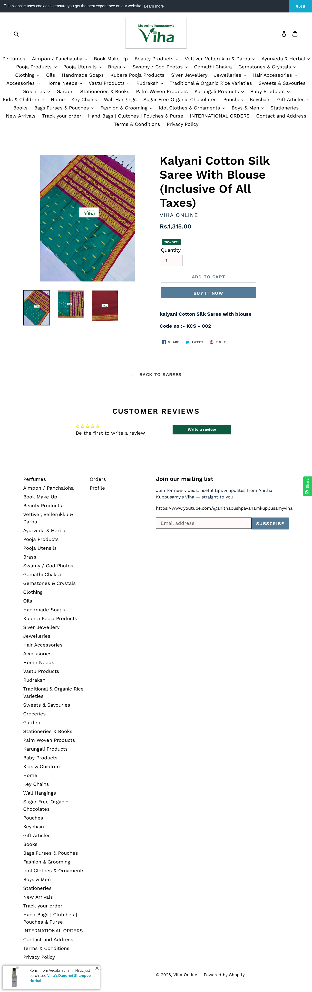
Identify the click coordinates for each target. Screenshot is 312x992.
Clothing (25, 75)
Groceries (34, 91)
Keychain (260, 99)
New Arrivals (21, 116)
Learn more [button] (154, 6)
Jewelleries (228, 75)
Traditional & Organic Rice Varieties (211, 83)
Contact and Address (281, 116)
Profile (97, 488)
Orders (98, 479)
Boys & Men (246, 108)
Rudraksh (148, 83)
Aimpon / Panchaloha (58, 59)
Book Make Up (111, 59)
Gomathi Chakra (213, 67)
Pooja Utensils (80, 67)
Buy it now (208, 293)
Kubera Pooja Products (137, 75)
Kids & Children (22, 99)
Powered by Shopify (224, 974)
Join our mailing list (184, 478)
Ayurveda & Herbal (45, 530)
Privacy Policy (182, 124)
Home (58, 99)
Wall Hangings (120, 99)
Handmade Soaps (83, 75)
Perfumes (13, 59)
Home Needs (62, 83)
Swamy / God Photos (159, 67)
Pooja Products (34, 67)
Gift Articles (291, 99)
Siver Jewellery (189, 75)
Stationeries (284, 108)
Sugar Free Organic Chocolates (180, 99)
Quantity (171, 250)
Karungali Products (218, 91)
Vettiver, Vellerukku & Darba (218, 59)
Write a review (202, 429)
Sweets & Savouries (282, 83)
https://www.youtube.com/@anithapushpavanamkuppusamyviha (224, 508)
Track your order (61, 116)
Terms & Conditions (137, 124)
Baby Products (268, 91)
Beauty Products (155, 59)
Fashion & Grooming (124, 108)
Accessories (21, 83)
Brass (115, 67)
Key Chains (84, 99)
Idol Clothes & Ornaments (190, 108)
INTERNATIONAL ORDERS (220, 116)
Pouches (233, 99)
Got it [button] (300, 6)
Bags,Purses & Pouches (62, 108)
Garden (65, 91)
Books (20, 108)
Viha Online (185, 974)
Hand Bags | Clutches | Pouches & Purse (135, 116)
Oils (50, 75)
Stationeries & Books (104, 91)
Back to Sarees (159, 374)
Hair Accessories (273, 75)
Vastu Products (108, 83)
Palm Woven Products (162, 91)
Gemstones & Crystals (265, 67)
